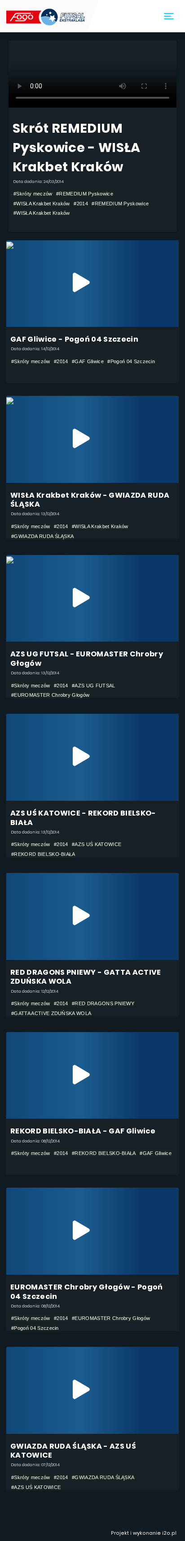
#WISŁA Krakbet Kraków (41, 203)
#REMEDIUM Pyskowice (84, 193)
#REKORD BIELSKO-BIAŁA (43, 854)
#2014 (81, 203)
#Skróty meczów (32, 193)
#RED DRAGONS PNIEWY (103, 1003)
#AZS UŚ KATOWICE (96, 844)
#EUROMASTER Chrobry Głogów (50, 695)
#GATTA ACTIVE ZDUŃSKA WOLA (51, 1013)
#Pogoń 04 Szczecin (131, 361)
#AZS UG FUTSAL (93, 685)
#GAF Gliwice (88, 361)
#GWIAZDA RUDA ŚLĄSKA (42, 536)
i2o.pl (169, 1533)
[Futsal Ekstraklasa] (46, 16)
